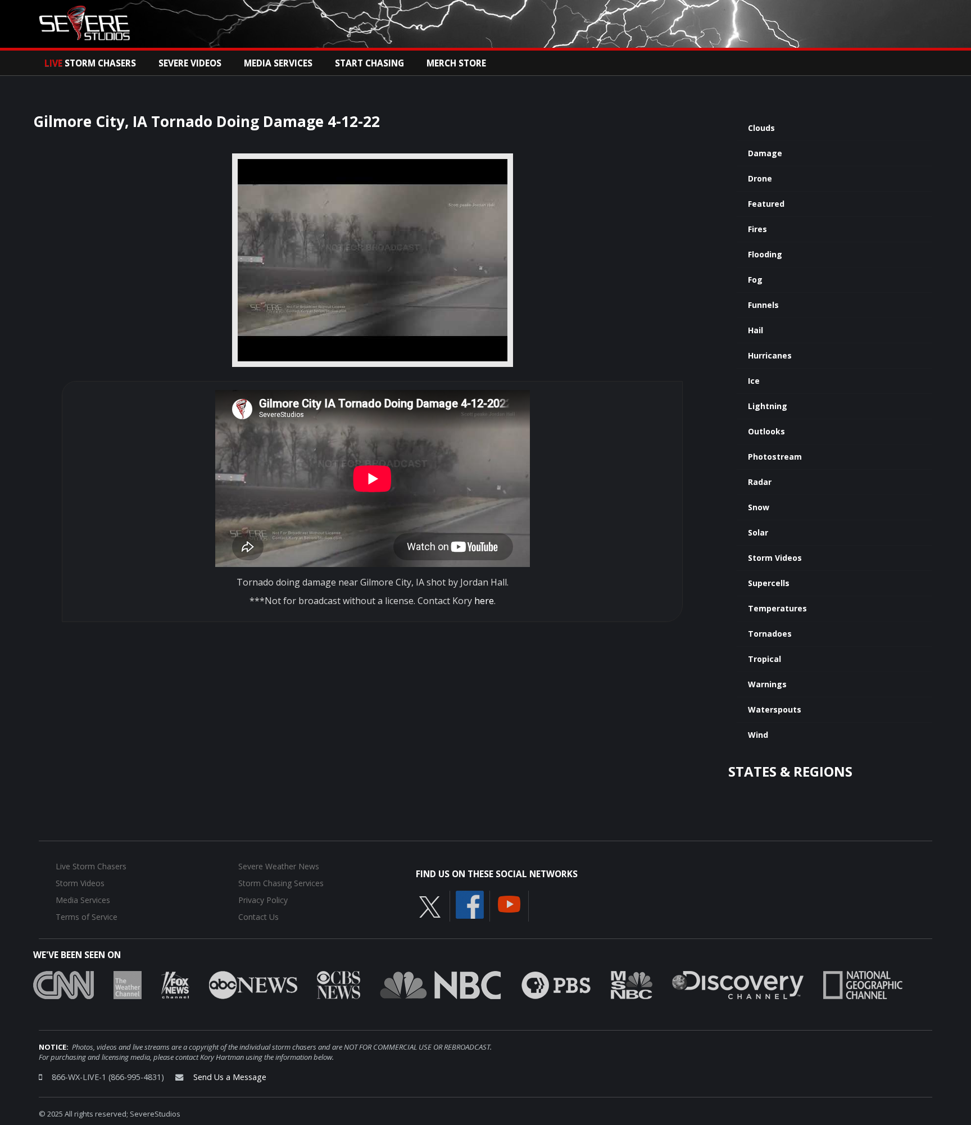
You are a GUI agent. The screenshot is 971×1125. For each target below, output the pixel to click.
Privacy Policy (263, 900)
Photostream (775, 456)
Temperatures (777, 608)
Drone (760, 178)
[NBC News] (440, 984)
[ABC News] (253, 984)
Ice (754, 380)
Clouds (761, 128)
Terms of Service (86, 916)
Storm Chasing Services (281, 883)
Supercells (768, 583)
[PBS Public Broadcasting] (556, 984)
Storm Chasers (90, 63)
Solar (758, 532)
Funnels (763, 305)
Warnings (767, 684)
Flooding (765, 254)
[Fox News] (175, 984)
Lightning (767, 406)
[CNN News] (63, 984)
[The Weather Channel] (128, 984)
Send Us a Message (229, 1077)
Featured (766, 203)
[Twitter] (430, 906)
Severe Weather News (278, 866)
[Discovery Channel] (738, 984)
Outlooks (766, 431)
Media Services (278, 63)
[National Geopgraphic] (862, 984)
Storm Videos (775, 557)
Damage (765, 153)
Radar (760, 482)
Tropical (764, 659)
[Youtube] (509, 903)
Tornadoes (770, 633)
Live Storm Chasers (91, 866)
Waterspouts (774, 709)
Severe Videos (189, 63)
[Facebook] (470, 904)
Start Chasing (369, 63)
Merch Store (456, 63)
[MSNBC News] (631, 984)
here (484, 601)
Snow (758, 507)
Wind (758, 734)
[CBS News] (338, 984)
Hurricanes (770, 355)
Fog (755, 279)
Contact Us (258, 916)
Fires (757, 229)
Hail (755, 330)
